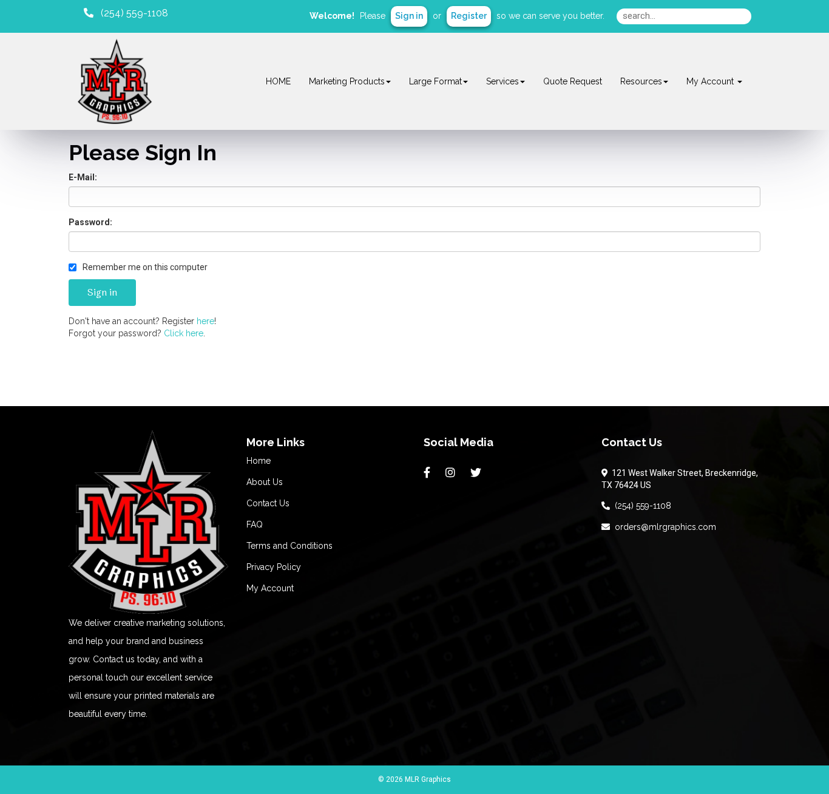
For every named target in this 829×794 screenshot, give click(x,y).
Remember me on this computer (144, 267)
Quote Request (572, 81)
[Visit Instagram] (451, 473)
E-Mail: (83, 177)
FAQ (254, 524)
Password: (90, 222)
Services (502, 81)
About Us (264, 482)
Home (258, 461)
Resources (641, 81)
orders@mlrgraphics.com (663, 527)
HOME (278, 81)
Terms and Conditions (289, 546)
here (205, 321)
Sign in (409, 16)
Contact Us (267, 503)
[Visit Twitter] (477, 473)
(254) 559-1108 (640, 506)
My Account (270, 588)
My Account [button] (711, 81)
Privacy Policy (273, 567)
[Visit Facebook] (428, 473)
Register (469, 16)
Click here (183, 333)
